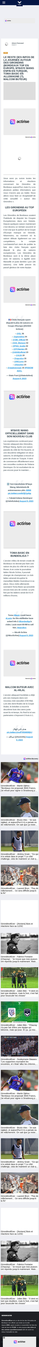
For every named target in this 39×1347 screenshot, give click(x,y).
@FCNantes (19, 349)
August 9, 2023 (19, 378)
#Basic (17, 615)
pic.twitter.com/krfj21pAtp (19, 493)
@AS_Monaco (19, 343)
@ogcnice (19, 358)
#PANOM (29, 368)
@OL (19, 334)
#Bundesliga (24, 621)
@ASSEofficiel (19, 352)
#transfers (21, 628)
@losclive (19, 365)
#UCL (19, 371)
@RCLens (19, 361)
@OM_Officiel (19, 340)
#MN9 (28, 490)
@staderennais (15, 368)
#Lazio (9, 618)
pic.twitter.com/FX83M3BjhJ (19, 732)
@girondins (19, 337)
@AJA (19, 355)
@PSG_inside (19, 346)
